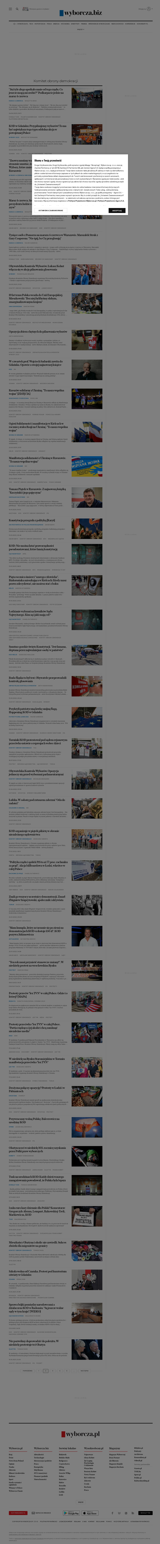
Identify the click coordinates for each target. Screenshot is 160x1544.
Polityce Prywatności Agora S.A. (111, 201)
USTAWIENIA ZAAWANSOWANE (51, 211)
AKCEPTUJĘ (117, 211)
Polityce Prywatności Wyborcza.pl (82, 201)
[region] (80, 184)
